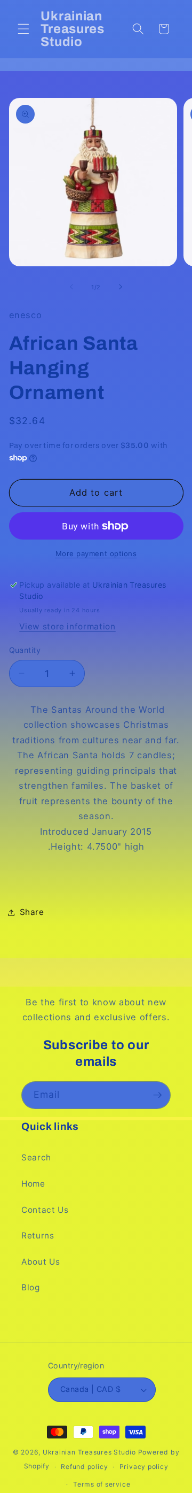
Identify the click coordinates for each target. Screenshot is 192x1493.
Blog (30, 1287)
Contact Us (45, 1210)
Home (33, 1184)
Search (36, 1157)
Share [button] (32, 912)
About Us (40, 1262)
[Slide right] (120, 287)
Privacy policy (144, 1467)
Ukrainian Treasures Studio (89, 1452)
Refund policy (84, 1467)
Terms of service (101, 1484)
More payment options (96, 553)
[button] (23, 29)
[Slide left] (71, 287)
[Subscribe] (157, 1095)
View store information (67, 626)
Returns (37, 1235)
